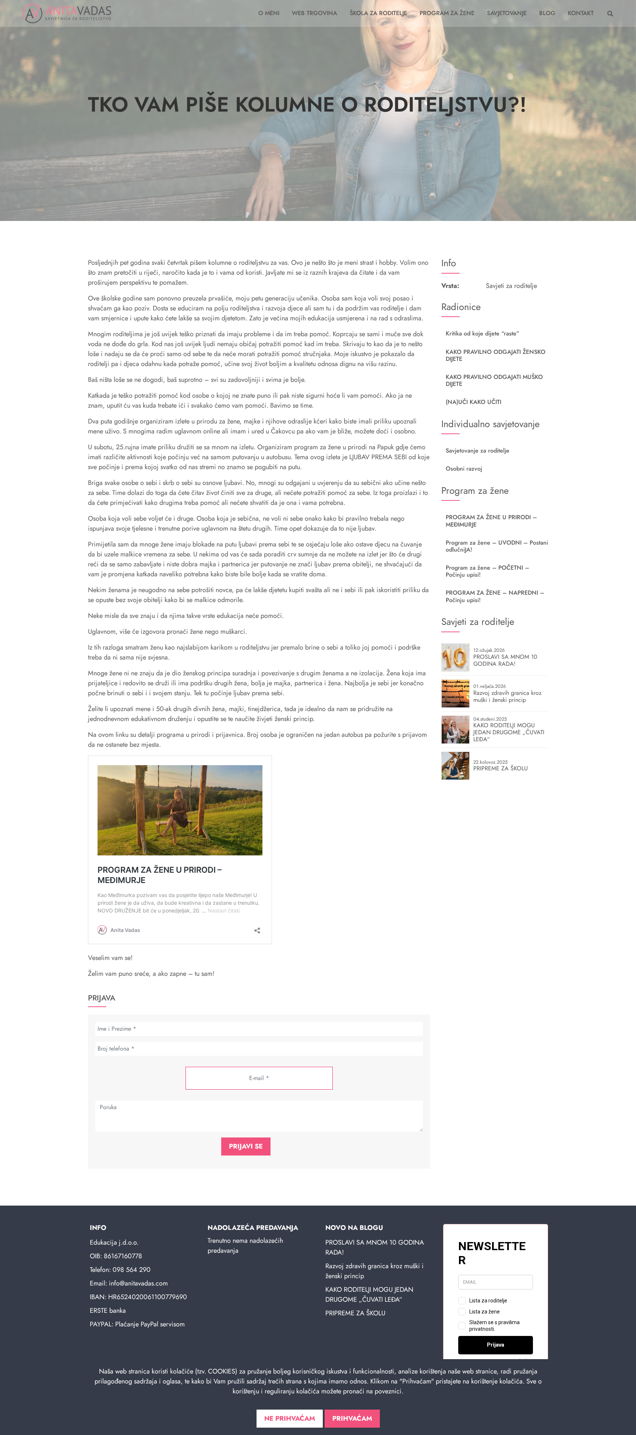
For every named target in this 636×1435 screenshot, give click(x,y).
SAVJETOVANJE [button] (507, 13)
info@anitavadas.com (138, 1283)
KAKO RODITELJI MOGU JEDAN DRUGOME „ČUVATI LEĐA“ (369, 1294)
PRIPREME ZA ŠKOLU (355, 1313)
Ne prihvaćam (289, 1418)
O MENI (268, 13)
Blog (547, 13)
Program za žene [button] (447, 13)
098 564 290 (132, 1269)
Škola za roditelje (378, 13)
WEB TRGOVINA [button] (314, 13)
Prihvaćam (352, 1418)
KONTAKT (581, 13)
